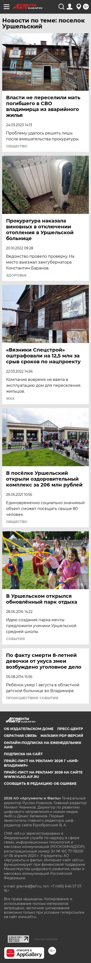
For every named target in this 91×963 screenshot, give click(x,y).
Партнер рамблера (45, 939)
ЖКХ (10, 398)
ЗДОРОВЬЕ (16, 275)
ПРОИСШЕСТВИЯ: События (32, 698)
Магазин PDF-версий (62, 735)
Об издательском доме (28, 729)
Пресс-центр (70, 729)
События (15, 639)
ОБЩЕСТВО (16, 146)
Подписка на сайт (23, 754)
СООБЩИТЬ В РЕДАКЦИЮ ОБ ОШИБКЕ (40, 783)
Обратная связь (20, 735)
